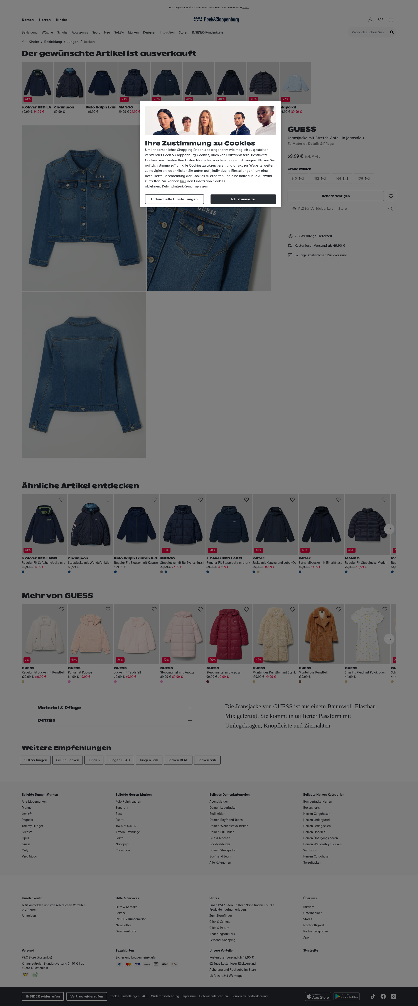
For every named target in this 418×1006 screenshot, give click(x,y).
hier (183, 181)
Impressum (201, 186)
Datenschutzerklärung (177, 186)
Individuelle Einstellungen (174, 199)
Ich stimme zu (243, 199)
